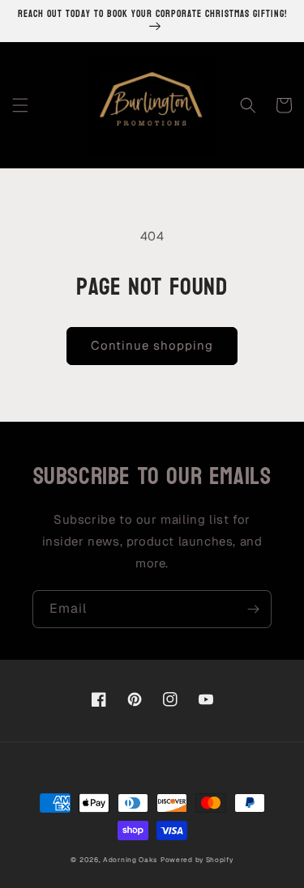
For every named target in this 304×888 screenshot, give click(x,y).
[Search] (248, 105)
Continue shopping (152, 345)
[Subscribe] (253, 609)
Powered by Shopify (197, 860)
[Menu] (20, 105)
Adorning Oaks (130, 860)
